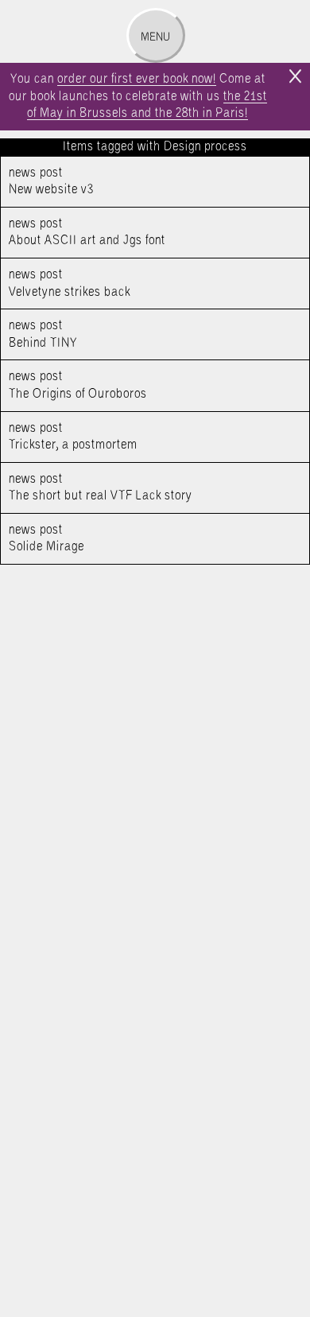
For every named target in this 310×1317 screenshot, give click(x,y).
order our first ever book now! (136, 79)
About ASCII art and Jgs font (87, 232)
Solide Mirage (46, 539)
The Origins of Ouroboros (78, 385)
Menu (155, 37)
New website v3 (51, 181)
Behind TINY (43, 334)
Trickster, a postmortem (73, 437)
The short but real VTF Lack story (100, 488)
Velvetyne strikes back (69, 283)
